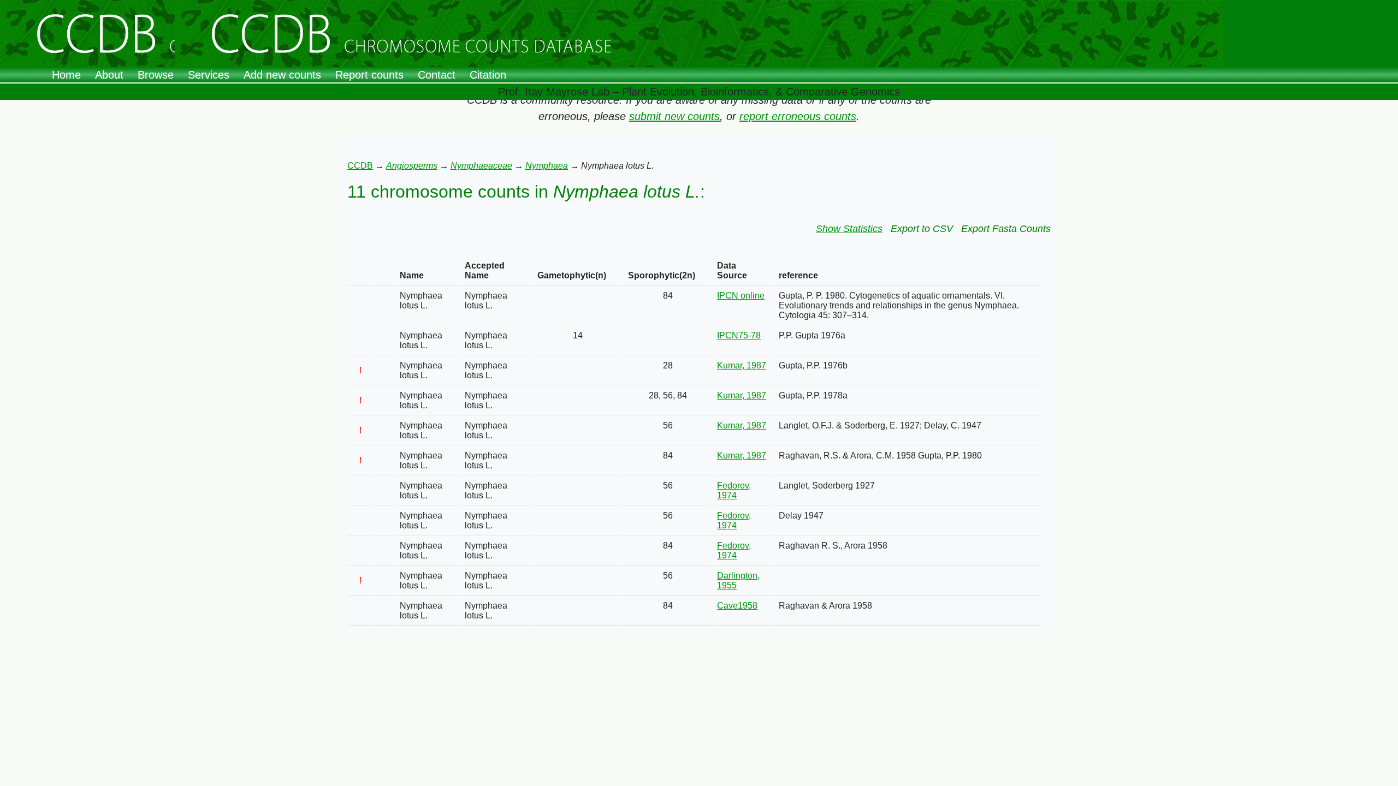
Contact (436, 75)
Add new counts (282, 75)
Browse (156, 75)
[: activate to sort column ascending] (360, 271)
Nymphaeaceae (481, 165)
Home (66, 75)
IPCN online (741, 295)
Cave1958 (737, 605)
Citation (488, 75)
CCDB (360, 165)
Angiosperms (411, 165)
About (109, 75)
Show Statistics (849, 228)
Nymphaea (546, 165)
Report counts (369, 75)
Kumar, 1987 (741, 365)
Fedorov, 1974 (734, 490)
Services (208, 75)
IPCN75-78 (739, 335)
